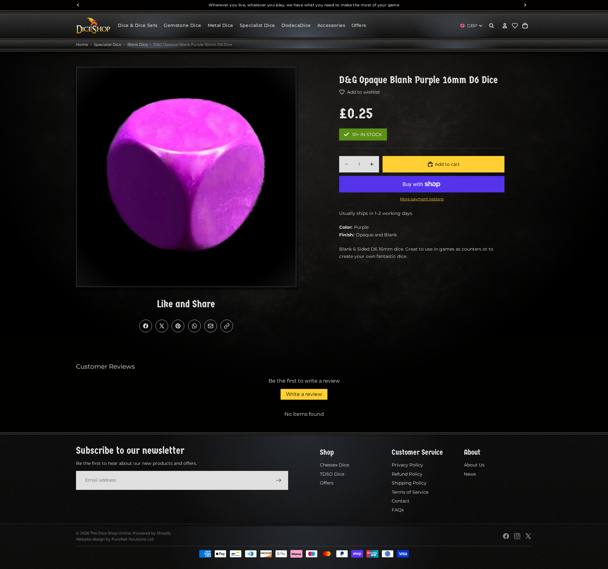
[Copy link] (226, 326)
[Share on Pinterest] (178, 326)
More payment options (422, 199)
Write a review (304, 394)
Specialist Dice (107, 44)
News (470, 474)
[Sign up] (278, 480)
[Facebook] (506, 536)
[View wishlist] (515, 25)
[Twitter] (528, 536)
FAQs (398, 510)
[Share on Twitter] (161, 326)
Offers (326, 483)
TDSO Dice (332, 474)
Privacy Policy (407, 465)
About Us (474, 465)
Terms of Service (410, 492)
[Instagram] (517, 536)
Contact (400, 501)
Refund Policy (407, 474)
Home (82, 44)
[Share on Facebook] (145, 326)
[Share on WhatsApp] (194, 326)
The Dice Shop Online (110, 533)
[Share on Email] (210, 326)
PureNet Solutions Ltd (132, 539)
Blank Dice (137, 44)
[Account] (505, 26)
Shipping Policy (409, 483)
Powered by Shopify (152, 533)
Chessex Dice (334, 465)
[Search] (491, 26)
